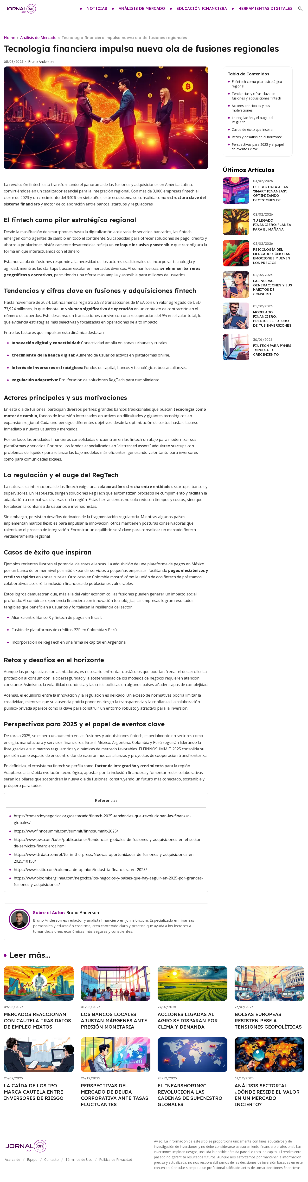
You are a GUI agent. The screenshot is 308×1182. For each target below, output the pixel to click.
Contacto (51, 1159)
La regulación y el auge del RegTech (252, 120)
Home (9, 37)
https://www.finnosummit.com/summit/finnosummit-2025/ (66, 831)
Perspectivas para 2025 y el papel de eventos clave (258, 146)
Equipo (32, 1159)
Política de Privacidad (115, 1159)
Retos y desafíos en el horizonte (257, 137)
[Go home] (21, 8)
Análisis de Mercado (38, 37)
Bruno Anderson (41, 61)
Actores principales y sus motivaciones (251, 108)
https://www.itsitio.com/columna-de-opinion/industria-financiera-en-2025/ (80, 869)
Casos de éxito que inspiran (253, 129)
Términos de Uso (78, 1159)
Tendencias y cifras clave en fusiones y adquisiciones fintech (256, 96)
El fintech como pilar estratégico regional (257, 83)
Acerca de (12, 1159)
